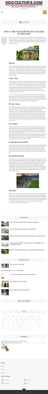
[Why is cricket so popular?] (5, 264)
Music (32, 324)
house (31, 321)
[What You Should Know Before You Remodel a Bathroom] (5, 222)
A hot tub (10, 94)
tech (34, 326)
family (11, 319)
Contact (2, 372)
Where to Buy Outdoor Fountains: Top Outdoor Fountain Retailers (27, 250)
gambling (39, 319)
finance (21, 319)
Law (42, 321)
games (3, 321)
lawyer (3, 324)
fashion (16, 319)
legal (8, 324)
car (24, 316)
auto (3, 316)
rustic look (15, 69)
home (18, 321)
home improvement (25, 321)
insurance (37, 321)
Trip (19, 329)
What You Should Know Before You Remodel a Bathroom (24, 222)
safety (14, 326)
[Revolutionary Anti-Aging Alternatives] (5, 289)
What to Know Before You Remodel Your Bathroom (23, 229)
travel (14, 329)
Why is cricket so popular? (17, 264)
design (34, 316)
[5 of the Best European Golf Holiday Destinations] (5, 274)
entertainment (4, 319)
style (29, 326)
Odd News (3, 326)
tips (3, 329)
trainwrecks (8, 329)
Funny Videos (33, 319)
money (27, 324)
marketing (22, 324)
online (9, 326)
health (13, 321)
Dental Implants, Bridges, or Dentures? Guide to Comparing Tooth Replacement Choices (27, 243)
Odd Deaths (37, 324)
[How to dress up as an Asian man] (5, 281)
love (16, 324)
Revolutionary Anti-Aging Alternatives (20, 290)
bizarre (8, 316)
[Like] (4, 39)
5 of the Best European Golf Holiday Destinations (23, 274)
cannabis (19, 316)
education (39, 316)
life (12, 324)
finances (26, 319)
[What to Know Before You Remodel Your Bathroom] (5, 229)
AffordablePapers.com (6, 341)
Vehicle (23, 329)
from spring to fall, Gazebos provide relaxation (35, 132)
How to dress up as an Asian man (18, 281)
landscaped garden (13, 85)
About (2, 369)
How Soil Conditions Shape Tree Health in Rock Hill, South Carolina (27, 236)
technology (39, 326)
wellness (29, 329)
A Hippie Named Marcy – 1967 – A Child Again (12, 270)
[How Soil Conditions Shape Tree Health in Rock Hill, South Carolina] (5, 236)
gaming (8, 321)
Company (28, 316)
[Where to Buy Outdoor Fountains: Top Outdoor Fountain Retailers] (5, 249)
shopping (19, 326)
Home (24, 29)
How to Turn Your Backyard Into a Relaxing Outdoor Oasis (24, 32)
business (13, 316)
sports (25, 326)
